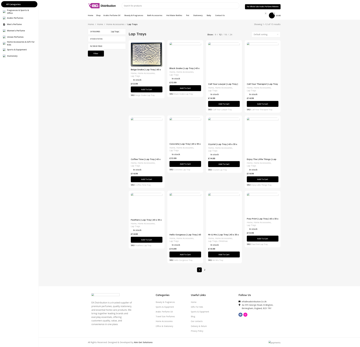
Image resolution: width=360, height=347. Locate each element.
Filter (96, 53)
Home (91, 24)
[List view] (237, 34)
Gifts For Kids (197, 307)
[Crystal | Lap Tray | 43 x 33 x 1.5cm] (224, 129)
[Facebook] (240, 315)
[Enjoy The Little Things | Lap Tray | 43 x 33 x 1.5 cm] (262, 137)
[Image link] (105, 295)
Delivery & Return (199, 326)
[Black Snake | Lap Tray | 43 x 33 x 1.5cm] (185, 54)
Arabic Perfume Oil (164, 311)
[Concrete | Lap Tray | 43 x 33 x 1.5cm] (185, 129)
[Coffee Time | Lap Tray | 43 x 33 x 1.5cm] (146, 137)
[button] (146, 89)
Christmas (223, 241)
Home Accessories (115, 24)
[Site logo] (102, 5)
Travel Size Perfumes (165, 316)
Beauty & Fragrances (165, 302)
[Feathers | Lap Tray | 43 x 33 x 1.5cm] (146, 205)
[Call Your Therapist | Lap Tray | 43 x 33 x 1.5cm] (262, 61)
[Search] (236, 5)
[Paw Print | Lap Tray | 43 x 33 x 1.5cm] (262, 204)
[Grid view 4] (247, 34)
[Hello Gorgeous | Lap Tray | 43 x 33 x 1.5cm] (185, 212)
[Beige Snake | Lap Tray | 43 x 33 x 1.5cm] (146, 54)
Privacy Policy (197, 331)
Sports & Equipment (165, 307)
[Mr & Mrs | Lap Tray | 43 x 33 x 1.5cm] (224, 212)
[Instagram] (245, 315)
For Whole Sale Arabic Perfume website (263, 6)
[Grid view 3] (242, 34)
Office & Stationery (164, 326)
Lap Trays (135, 76)
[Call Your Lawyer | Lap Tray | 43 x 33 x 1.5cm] (224, 61)
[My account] (254, 15)
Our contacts (197, 321)
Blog (193, 316)
